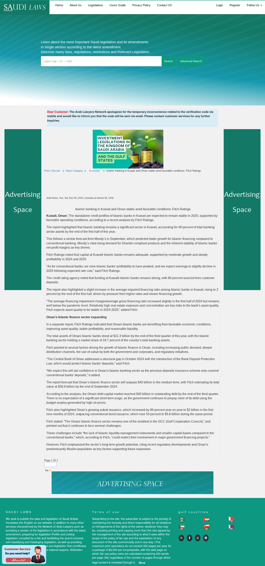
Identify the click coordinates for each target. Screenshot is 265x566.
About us (75, 5)
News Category (74, 170)
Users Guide (118, 5)
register (234, 5)
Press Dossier (52, 170)
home (59, 5)
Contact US (164, 5)
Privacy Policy (141, 5)
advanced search (191, 61)
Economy (95, 170)
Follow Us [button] (253, 5)
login (219, 5)
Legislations (95, 5)
